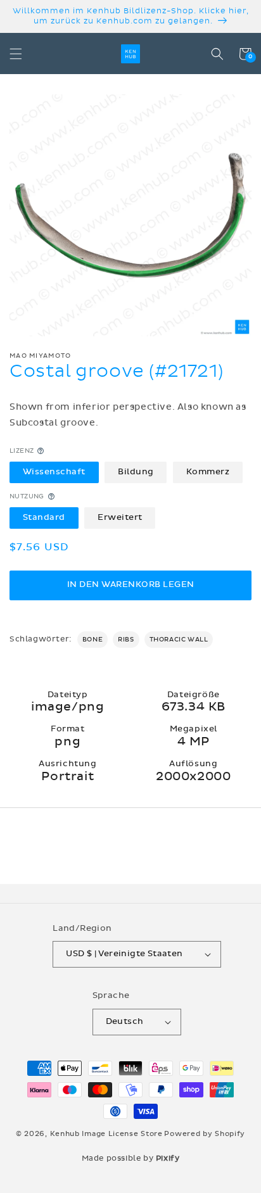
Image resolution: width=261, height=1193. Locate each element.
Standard (44, 517)
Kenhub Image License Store (106, 1134)
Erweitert (120, 517)
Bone (92, 639)
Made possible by (131, 1158)
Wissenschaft (54, 472)
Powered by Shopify (204, 1134)
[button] (16, 54)
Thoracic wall (179, 639)
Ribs (126, 639)
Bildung (136, 472)
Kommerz (208, 472)
